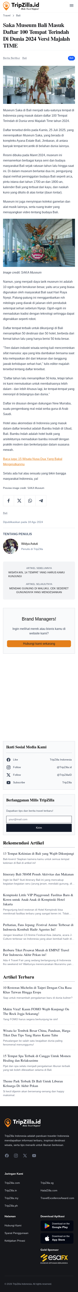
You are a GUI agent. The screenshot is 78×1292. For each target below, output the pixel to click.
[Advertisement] (39, 697)
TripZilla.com (12, 1182)
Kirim (39, 827)
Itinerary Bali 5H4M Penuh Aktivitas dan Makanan (38, 874)
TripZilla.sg (47, 1182)
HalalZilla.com (49, 1190)
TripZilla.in (11, 1190)
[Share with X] (19, 500)
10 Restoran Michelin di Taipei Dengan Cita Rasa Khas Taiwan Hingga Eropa (37, 989)
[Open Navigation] (71, 6)
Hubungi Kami (13, 1225)
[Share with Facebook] (8, 500)
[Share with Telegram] (41, 500)
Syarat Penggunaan (16, 1233)
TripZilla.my (11, 1198)
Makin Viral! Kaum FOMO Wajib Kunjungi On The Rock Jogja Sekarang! (36, 1011)
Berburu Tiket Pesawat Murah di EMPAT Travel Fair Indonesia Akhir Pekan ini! (36, 952)
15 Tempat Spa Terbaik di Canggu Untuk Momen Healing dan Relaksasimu (37, 1058)
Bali (18, 15)
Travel (6, 15)
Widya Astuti (29, 543)
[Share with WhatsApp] (30, 500)
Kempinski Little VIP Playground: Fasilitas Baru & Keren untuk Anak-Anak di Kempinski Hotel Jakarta (38, 899)
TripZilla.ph (11, 1205)
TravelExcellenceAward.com (57, 1198)
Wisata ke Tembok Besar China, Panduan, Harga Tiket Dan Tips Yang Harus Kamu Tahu (36, 1032)
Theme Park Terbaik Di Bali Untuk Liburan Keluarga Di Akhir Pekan (33, 1083)
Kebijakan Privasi (15, 1240)
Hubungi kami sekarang (39, 643)
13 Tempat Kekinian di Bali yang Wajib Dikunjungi (38, 853)
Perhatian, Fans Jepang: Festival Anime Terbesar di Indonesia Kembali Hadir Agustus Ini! (38, 927)
